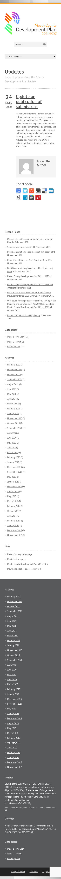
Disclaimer (34, 871)
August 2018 (13, 491)
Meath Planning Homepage (19, 554)
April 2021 (12, 398)
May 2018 (11, 496)
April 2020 (12, 447)
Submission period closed (19, 247)
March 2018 (12, 501)
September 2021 (14, 379)
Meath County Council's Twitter (33, 807)
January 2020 (13, 462)
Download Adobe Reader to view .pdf (24, 569)
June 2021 (11, 389)
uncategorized (13, 346)
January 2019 (13, 481)
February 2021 (13, 408)
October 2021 (13, 374)
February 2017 (13, 520)
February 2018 (13, 506)
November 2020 (14, 418)
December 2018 (14, 486)
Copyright (46, 871)
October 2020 (13, 423)
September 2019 (14, 472)
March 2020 (12, 452)
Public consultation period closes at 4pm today (28, 252)
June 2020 (11, 437)
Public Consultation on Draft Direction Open (27, 260)
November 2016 (14, 535)
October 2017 (13, 511)
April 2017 (11, 516)
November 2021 (14, 369)
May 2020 (11, 442)
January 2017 (13, 525)
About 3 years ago (11, 807)
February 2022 (13, 364)
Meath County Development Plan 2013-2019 (27, 564)
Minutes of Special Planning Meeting (23, 315)
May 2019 (11, 477)
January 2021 (13, 413)
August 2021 (13, 384)
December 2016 (14, 530)
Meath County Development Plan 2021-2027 (27, 276)
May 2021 (11, 394)
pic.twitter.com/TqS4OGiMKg (18, 803)
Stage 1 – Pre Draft (15, 336)
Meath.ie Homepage (16, 559)
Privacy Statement (18, 871)
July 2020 (11, 433)
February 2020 (13, 457)
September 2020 (14, 428)
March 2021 (12, 403)
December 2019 (14, 467)
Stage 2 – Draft (14, 341)
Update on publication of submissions (29, 101)
